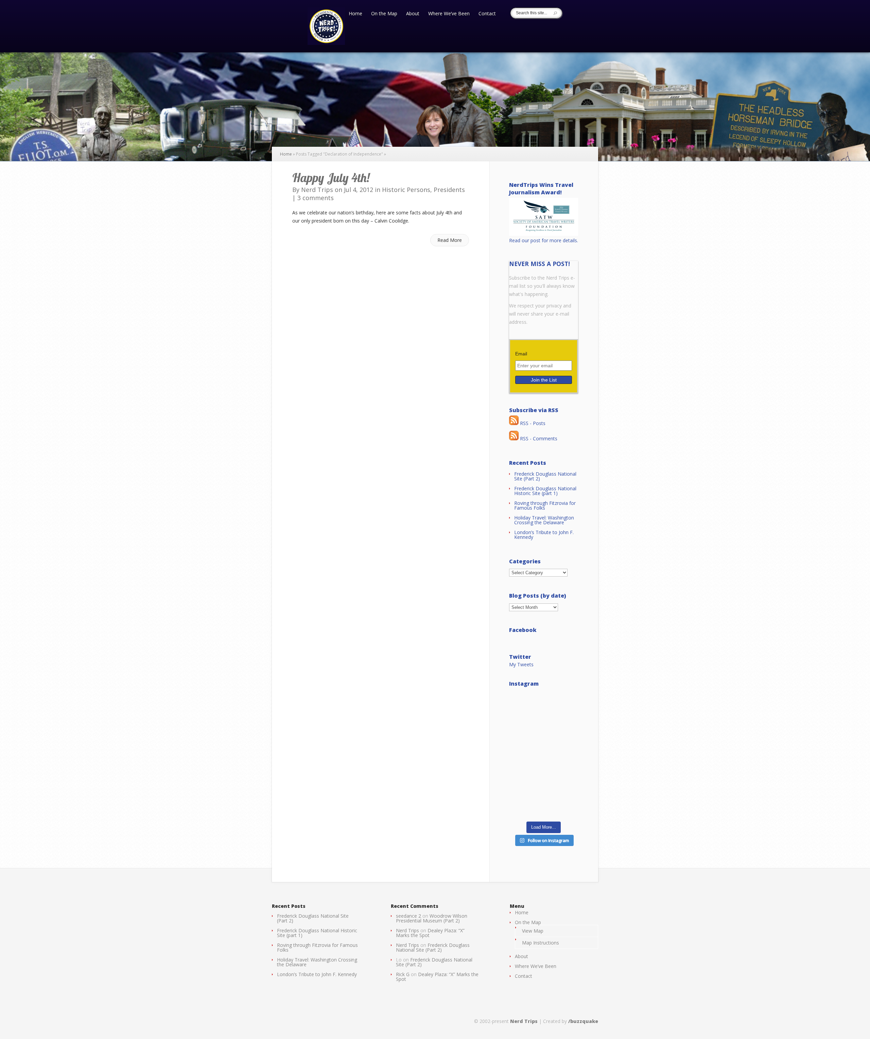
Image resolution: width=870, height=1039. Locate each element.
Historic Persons (406, 190)
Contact (487, 14)
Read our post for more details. (543, 240)
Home (355, 14)
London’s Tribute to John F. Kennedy (544, 534)
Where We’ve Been (449, 14)
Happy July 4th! (330, 177)
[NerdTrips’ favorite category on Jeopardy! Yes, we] (543, 754)
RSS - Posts (532, 423)
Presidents (449, 190)
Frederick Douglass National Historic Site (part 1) (545, 490)
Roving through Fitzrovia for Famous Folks (545, 505)
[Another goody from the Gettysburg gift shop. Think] (543, 796)
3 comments (315, 198)
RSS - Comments (538, 438)
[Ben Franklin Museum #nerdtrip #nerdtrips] (543, 712)
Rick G (403, 974)
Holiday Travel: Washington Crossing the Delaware (544, 520)
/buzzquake (583, 1021)
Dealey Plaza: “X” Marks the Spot (430, 932)
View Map (532, 931)
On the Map (384, 14)
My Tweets (521, 664)
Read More (449, 240)
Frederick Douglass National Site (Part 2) (545, 476)
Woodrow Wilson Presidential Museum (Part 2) (431, 918)
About (412, 14)
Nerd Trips (317, 190)
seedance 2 (408, 916)
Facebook (523, 630)
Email (521, 353)
